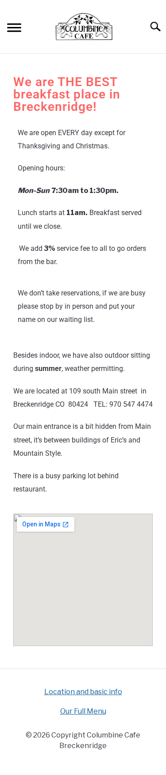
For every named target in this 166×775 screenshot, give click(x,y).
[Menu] (14, 29)
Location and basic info (83, 692)
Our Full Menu (83, 711)
